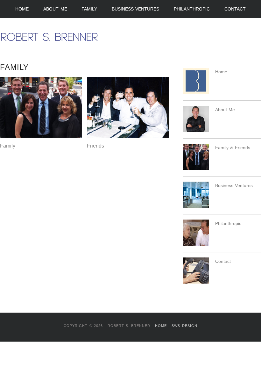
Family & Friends (232, 147)
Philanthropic (192, 8)
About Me (55, 8)
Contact (235, 8)
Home (22, 8)
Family (89, 8)
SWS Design (184, 326)
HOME (161, 326)
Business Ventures (135, 8)
